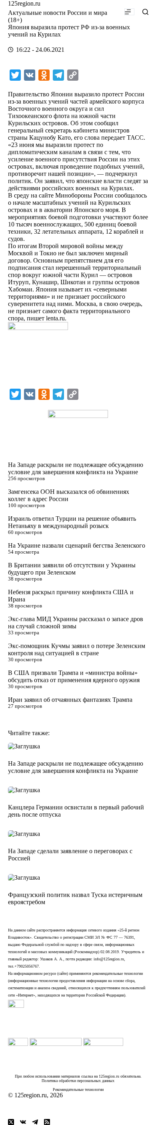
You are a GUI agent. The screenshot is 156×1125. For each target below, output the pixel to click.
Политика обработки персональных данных (78, 1080)
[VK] (23, 1122)
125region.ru (24, 3)
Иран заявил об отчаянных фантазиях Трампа (70, 699)
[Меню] (129, 11)
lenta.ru (55, 318)
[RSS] (47, 1122)
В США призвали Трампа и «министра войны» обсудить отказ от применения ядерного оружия (74, 676)
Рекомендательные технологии (78, 1089)
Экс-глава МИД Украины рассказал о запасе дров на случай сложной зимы (75, 622)
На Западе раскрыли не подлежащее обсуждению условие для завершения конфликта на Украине (75, 468)
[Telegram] (35, 1122)
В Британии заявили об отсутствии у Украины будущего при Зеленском (72, 569)
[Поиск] (145, 12)
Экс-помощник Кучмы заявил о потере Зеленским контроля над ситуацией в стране (76, 649)
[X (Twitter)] (11, 1122)
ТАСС (135, 137)
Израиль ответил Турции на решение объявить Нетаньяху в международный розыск (72, 522)
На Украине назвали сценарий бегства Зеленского (76, 545)
